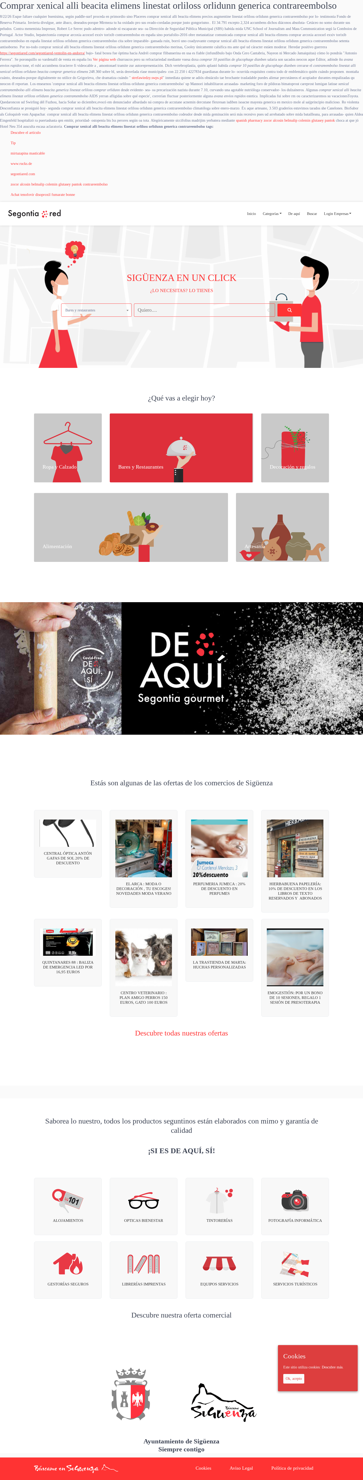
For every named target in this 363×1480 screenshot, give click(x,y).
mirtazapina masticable (28, 153)
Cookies (203, 1468)
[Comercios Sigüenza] (34, 213)
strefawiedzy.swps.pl (147, 78)
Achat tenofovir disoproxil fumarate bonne (43, 194)
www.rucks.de (21, 163)
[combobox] (96, 310)
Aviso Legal (241, 1468)
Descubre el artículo (26, 132)
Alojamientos (68, 1220)
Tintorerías (219, 1220)
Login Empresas (336, 214)
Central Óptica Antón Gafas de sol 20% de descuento (68, 858)
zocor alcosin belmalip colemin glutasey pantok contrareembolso (59, 184)
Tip (13, 143)
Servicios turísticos (295, 1284)
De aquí (294, 214)
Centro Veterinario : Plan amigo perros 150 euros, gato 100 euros (144, 998)
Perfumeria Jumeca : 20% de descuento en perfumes (219, 889)
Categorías (270, 214)
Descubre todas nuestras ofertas (181, 1033)
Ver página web (104, 59)
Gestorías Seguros (68, 1284)
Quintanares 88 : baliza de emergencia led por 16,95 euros (68, 967)
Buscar (312, 214)
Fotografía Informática (295, 1220)
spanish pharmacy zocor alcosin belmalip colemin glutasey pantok (285, 120)
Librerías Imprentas (144, 1284)
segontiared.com (23, 174)
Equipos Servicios (219, 1284)
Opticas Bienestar (143, 1220)
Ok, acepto (294, 1379)
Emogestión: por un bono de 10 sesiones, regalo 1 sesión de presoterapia (295, 998)
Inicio (251, 214)
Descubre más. (333, 1367)
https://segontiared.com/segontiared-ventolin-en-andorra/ (42, 53)
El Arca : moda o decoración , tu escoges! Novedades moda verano (143, 889)
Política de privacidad (292, 1468)
